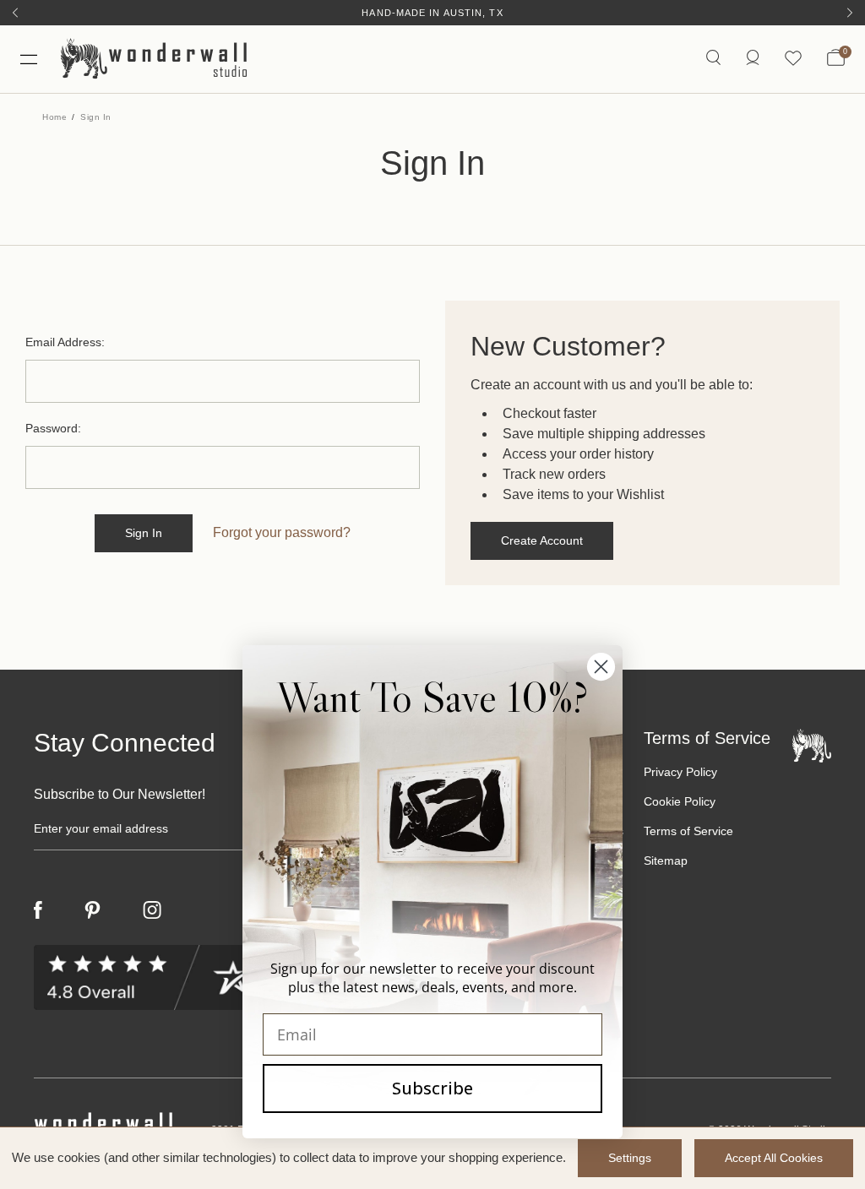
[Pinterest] (92, 910)
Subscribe (432, 1088)
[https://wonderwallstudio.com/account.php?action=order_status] (752, 59)
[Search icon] (713, 59)
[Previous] (15, 13)
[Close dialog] (601, 666)
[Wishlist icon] (793, 59)
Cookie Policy (679, 801)
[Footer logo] (811, 744)
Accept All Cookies (774, 1158)
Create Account (542, 540)
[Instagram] (152, 910)
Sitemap (666, 860)
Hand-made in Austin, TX (432, 13)
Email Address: (65, 342)
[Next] (849, 13)
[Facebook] (38, 910)
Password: (53, 428)
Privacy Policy (680, 772)
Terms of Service (688, 831)
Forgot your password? (282, 532)
